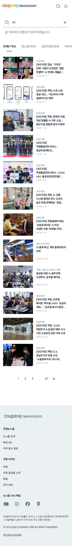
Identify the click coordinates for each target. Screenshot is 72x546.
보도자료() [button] (50, 46)
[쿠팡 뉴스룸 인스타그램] (17, 504)
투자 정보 (8, 485)
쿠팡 (5, 467)
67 (46, 378)
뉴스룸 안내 (9, 436)
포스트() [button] (28, 46)
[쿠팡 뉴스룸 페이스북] (28, 504)
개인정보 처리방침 (12, 534)
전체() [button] (9, 46)
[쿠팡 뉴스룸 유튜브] (6, 504)
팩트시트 (7, 442)
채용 (5, 479)
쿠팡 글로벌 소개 (11, 473)
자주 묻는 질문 (10, 448)
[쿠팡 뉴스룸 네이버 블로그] (38, 504)
